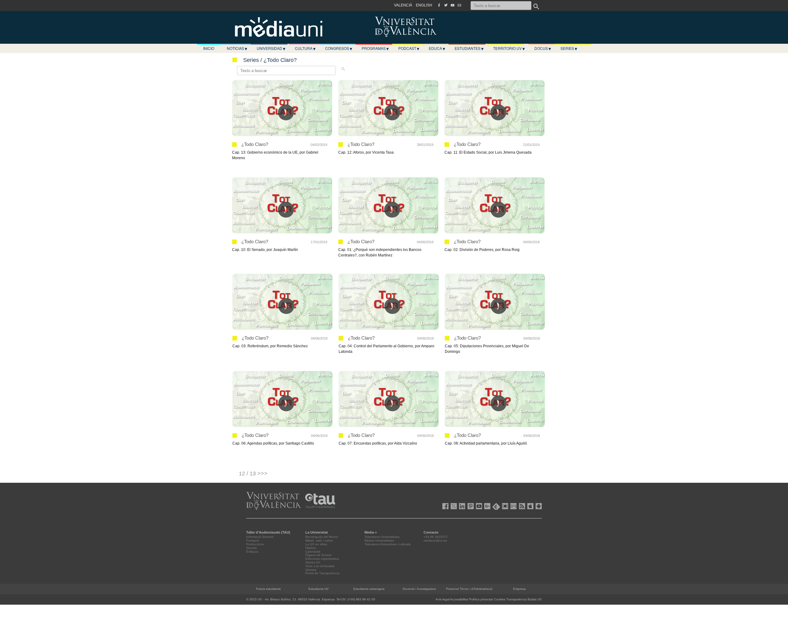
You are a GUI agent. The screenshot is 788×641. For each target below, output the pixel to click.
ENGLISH (424, 5)
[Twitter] (446, 5)
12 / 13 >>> (253, 473)
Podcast (408, 48)
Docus (542, 48)
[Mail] (459, 5)
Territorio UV (509, 48)
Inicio (208, 48)
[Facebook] (439, 5)
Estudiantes (469, 48)
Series (569, 48)
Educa (437, 48)
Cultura (305, 48)
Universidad (271, 48)
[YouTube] (452, 5)
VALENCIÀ (403, 5)
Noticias (237, 48)
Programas (375, 48)
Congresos (338, 48)
